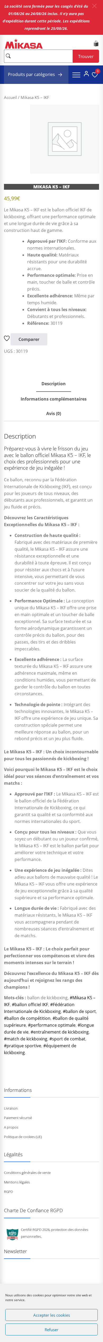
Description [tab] (53, 384)
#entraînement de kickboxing (60, 1032)
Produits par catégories (32, 74)
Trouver (86, 56)
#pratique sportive (22, 1046)
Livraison (11, 1108)
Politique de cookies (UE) (23, 1136)
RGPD (8, 1191)
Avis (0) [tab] (53, 413)
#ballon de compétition (27, 1018)
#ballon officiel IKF (30, 1004)
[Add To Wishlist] (7, 339)
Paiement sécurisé (18, 1117)
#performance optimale (52, 1025)
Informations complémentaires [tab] (54, 399)
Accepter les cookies (51, 1315)
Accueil (10, 97)
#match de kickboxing (25, 1039)
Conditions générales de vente (27, 1172)
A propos (11, 1127)
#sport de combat (67, 1039)
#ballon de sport (79, 1011)
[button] (94, 6)
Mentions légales (17, 1182)
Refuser (51, 1329)
